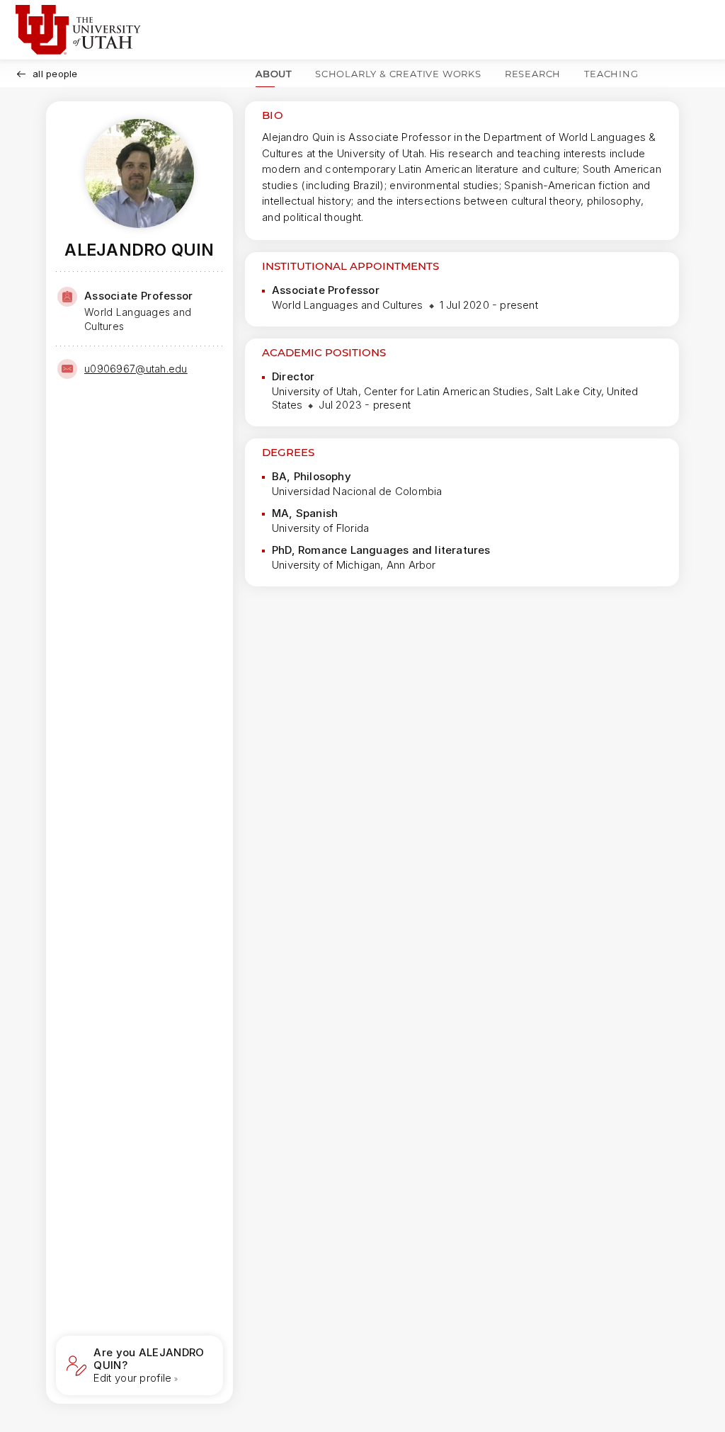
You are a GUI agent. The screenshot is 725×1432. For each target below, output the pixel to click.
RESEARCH (533, 73)
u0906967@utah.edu (136, 369)
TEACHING (611, 73)
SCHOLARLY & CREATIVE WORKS (398, 73)
